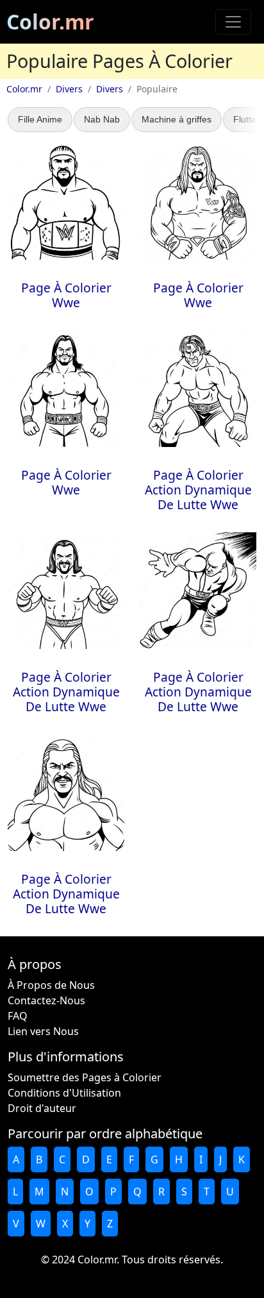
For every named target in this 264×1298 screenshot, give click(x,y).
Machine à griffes (176, 119)
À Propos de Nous (51, 985)
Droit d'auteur (42, 1108)
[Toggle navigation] (233, 22)
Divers (69, 89)
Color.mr (50, 21)
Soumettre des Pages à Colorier (84, 1077)
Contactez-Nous (46, 1000)
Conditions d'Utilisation (64, 1093)
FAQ (18, 1016)
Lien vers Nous (43, 1031)
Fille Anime (40, 119)
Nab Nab (102, 119)
